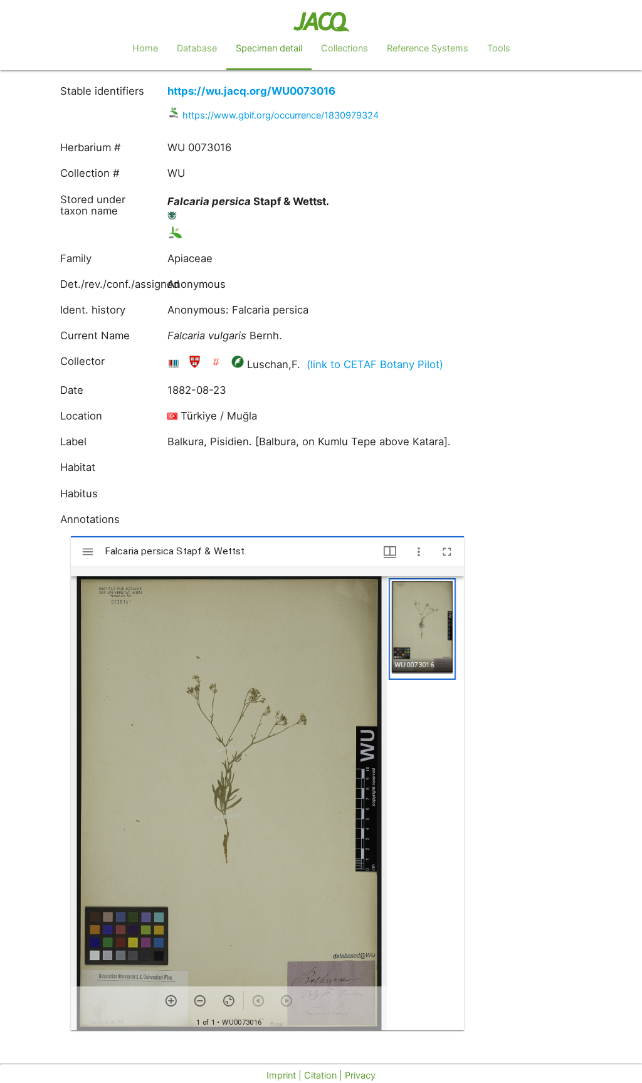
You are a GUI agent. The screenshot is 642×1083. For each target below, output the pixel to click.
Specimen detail (269, 48)
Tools (498, 48)
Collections (344, 48)
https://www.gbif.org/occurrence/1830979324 (280, 115)
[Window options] (418, 551)
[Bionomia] (237, 364)
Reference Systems (427, 48)
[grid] (425, 803)
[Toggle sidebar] (87, 551)
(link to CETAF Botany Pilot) (375, 364)
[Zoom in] (171, 1000)
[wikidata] (175, 364)
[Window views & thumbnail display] (390, 551)
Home (145, 48)
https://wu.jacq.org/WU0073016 (251, 91)
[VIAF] (217, 364)
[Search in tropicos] (172, 218)
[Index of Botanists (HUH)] (196, 364)
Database (197, 48)
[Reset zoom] (228, 1000)
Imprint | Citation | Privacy (321, 1075)
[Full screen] (447, 551)
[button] (422, 629)
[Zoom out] (200, 1000)
